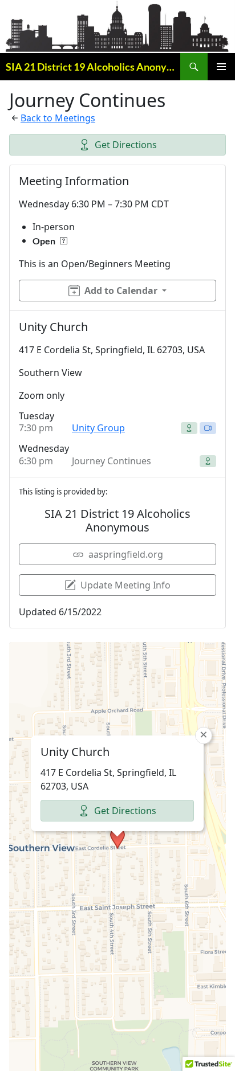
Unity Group (98, 428)
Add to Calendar (120, 290)
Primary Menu (221, 66)
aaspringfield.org (125, 554)
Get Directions (126, 144)
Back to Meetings (58, 118)
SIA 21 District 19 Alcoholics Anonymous (93, 66)
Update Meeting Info (125, 585)
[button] (117, 838)
